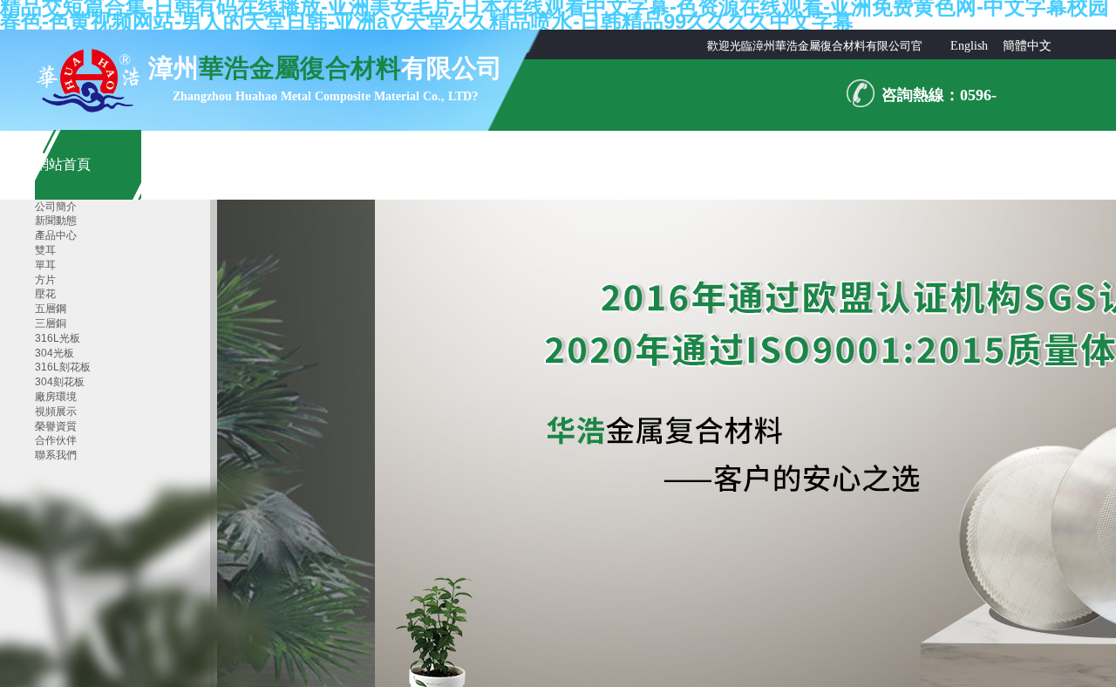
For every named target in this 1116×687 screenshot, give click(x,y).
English (969, 46)
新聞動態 (56, 220)
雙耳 (45, 250)
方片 (45, 280)
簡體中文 (1027, 46)
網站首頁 (63, 164)
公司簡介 (56, 207)
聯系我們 (56, 455)
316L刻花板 (63, 367)
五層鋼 (50, 309)
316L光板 (57, 338)
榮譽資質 (56, 426)
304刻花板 (60, 382)
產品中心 (56, 235)
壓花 (45, 294)
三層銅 (50, 323)
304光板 (54, 353)
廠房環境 (56, 397)
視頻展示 (56, 411)
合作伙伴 (56, 440)
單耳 (45, 265)
